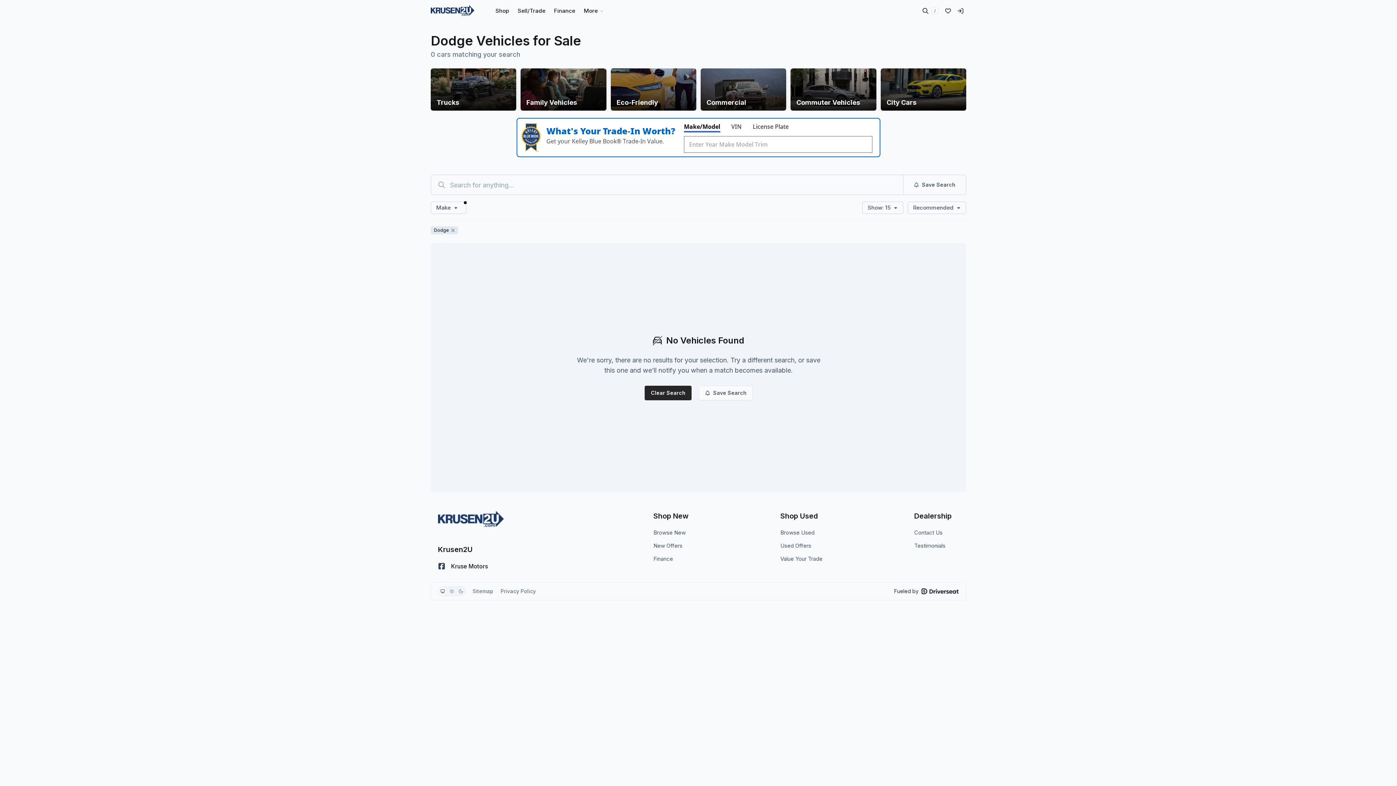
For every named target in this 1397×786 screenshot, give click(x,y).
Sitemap (483, 591)
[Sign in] (960, 11)
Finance (663, 558)
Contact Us (928, 532)
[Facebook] (441, 566)
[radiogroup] (451, 591)
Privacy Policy (518, 591)
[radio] (442, 591)
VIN (736, 127)
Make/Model (702, 127)
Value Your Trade (801, 558)
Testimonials (930, 545)
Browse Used (797, 532)
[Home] (452, 11)
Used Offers (795, 545)
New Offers (667, 545)
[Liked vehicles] (948, 11)
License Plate (771, 127)
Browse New (669, 532)
